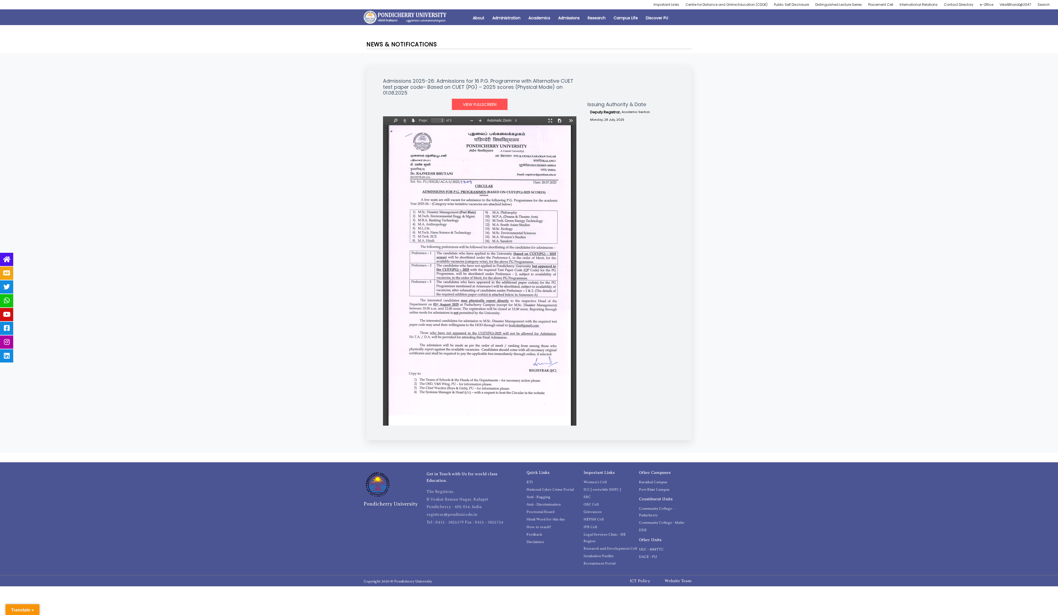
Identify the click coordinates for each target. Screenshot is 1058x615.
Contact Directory (958, 4)
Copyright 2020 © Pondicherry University (398, 581)
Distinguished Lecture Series (838, 4)
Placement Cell (880, 4)
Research (597, 18)
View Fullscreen (479, 104)
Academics (539, 18)
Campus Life (626, 18)
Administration (506, 18)
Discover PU (657, 18)
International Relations (919, 4)
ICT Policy (640, 581)
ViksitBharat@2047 (1015, 4)
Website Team (678, 581)
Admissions (569, 18)
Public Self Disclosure (791, 4)
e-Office (986, 4)
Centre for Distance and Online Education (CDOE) (726, 4)
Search (1044, 4)
